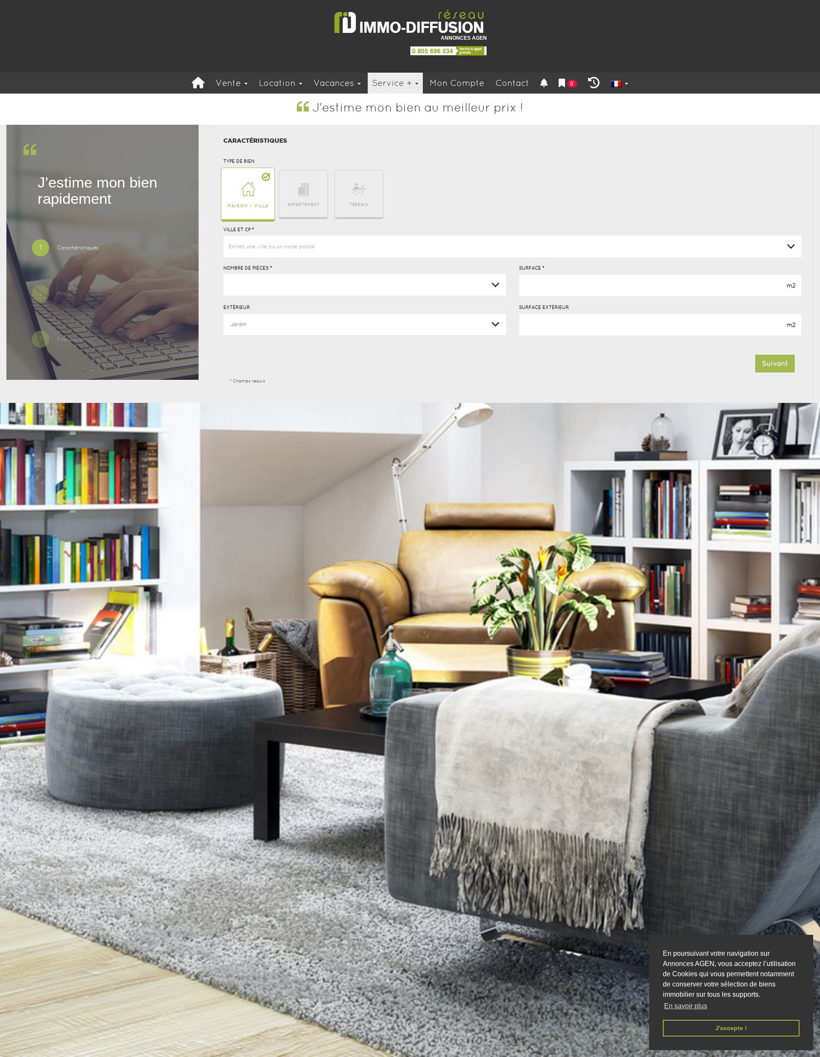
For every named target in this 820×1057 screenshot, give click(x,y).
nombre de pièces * (247, 267)
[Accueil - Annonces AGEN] (410, 22)
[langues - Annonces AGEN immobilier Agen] (619, 83)
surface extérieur (544, 307)
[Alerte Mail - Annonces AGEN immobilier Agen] (544, 83)
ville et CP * (238, 229)
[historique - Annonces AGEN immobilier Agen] (594, 83)
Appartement (303, 205)
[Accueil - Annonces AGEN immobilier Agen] (198, 83)
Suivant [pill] (775, 363)
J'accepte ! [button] (731, 1028)
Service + (393, 83)
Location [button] (278, 83)
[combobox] (512, 246)
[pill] (65, 248)
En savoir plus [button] (685, 1006)
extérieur (236, 307)
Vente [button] (229, 83)
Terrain (359, 205)
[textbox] (512, 246)
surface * (532, 267)
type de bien (239, 161)
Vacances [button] (335, 83)
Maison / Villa (248, 205)
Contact (512, 83)
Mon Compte (457, 83)
